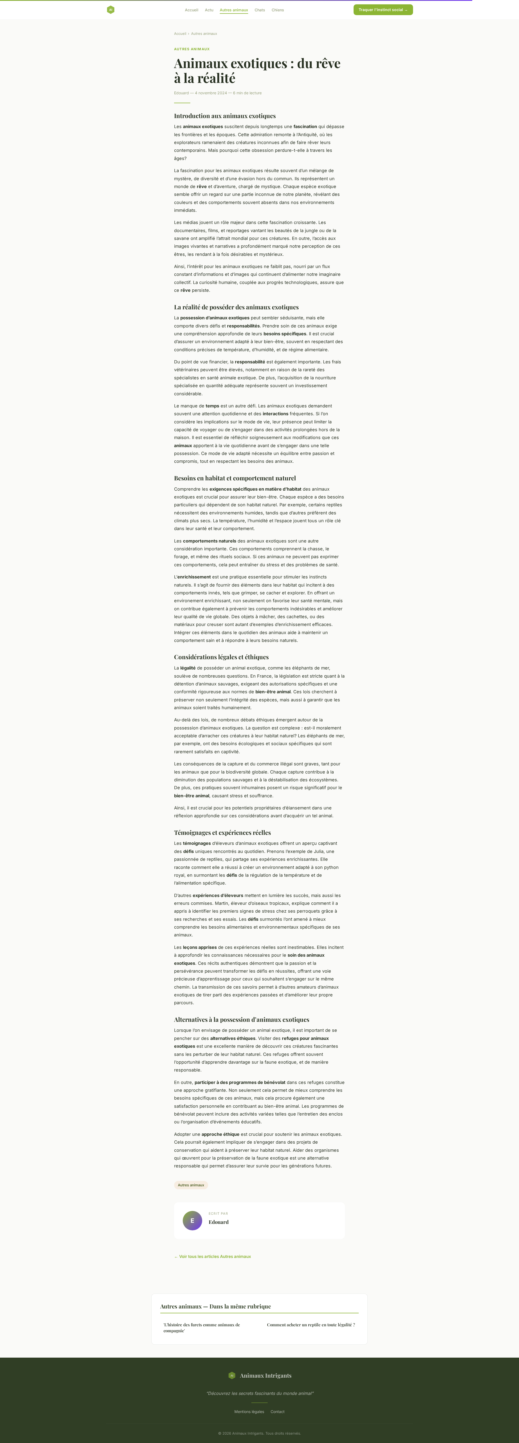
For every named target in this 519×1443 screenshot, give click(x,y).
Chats (260, 9)
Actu (209, 9)
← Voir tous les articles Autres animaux (212, 1256)
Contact (278, 1411)
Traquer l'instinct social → (383, 9)
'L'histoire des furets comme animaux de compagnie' (202, 1327)
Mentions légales (249, 1411)
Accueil (191, 9)
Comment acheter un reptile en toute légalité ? (311, 1324)
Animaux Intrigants (266, 1375)
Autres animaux (234, 9)
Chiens (278, 9)
